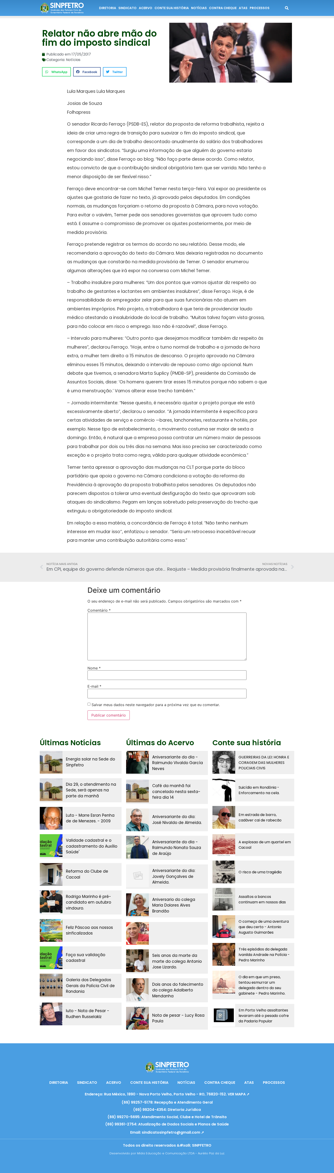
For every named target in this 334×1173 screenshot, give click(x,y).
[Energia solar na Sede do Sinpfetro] (51, 762)
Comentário (99, 610)
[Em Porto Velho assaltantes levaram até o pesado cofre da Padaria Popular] (223, 1015)
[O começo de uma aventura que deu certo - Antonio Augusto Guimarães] (223, 926)
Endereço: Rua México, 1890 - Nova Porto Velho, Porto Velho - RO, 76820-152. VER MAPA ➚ (167, 1094)
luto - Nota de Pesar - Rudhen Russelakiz (87, 1013)
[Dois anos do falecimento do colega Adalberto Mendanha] (137, 989)
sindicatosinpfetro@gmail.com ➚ (173, 1132)
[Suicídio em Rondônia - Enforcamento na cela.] (223, 790)
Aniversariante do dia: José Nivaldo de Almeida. (177, 819)
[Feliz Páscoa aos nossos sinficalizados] (51, 930)
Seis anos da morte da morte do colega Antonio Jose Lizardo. (177, 961)
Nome (94, 668)
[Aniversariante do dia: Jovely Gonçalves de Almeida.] (137, 875)
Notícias (73, 59)
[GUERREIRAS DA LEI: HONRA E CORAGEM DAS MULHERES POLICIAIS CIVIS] (223, 762)
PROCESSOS (259, 8)
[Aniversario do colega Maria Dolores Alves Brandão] (137, 904)
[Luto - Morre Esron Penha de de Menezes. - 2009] (51, 818)
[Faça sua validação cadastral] (51, 957)
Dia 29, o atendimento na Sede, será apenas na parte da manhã (91, 790)
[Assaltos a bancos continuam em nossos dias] (223, 899)
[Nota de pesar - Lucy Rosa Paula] (137, 1018)
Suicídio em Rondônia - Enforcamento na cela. (259, 790)
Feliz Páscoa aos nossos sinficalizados (89, 930)
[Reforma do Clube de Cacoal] (51, 874)
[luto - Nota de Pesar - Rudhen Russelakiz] (51, 1014)
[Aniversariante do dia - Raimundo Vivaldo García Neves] (137, 762)
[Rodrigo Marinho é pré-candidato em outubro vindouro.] (51, 901)
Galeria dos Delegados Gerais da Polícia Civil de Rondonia (90, 985)
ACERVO (145, 8)
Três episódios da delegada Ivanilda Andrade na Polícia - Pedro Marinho (264, 955)
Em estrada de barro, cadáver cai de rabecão (260, 817)
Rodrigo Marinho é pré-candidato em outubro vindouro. (88, 902)
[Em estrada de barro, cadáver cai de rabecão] (223, 817)
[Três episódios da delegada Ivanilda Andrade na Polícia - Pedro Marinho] (223, 954)
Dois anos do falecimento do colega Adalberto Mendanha (177, 990)
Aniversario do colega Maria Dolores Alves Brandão (173, 905)
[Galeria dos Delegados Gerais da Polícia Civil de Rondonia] (51, 985)
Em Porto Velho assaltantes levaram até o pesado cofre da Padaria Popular (264, 1016)
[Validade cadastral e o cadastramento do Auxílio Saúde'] (51, 845)
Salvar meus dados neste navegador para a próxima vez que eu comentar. (156, 705)
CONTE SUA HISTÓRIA (172, 8)
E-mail (94, 686)
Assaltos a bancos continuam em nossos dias (262, 899)
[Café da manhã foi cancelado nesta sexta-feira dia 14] (137, 791)
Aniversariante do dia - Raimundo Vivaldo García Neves (177, 762)
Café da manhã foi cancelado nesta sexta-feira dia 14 (176, 791)
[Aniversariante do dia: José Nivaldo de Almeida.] (137, 819)
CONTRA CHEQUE (223, 8)
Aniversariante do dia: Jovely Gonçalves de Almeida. (173, 876)
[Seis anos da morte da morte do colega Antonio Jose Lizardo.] (137, 960)
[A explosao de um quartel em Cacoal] (223, 844)
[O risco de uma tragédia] (223, 872)
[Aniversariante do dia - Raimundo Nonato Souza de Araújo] (137, 847)
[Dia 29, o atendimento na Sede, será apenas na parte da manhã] (51, 789)
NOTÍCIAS (199, 8)
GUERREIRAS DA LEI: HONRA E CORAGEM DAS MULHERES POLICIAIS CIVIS (264, 763)
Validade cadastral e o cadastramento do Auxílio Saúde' (91, 846)
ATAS (243, 8)
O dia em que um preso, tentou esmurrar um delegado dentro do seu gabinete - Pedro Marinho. (262, 985)
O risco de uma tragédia (260, 872)
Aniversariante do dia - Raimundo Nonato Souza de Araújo (176, 847)
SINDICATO (127, 8)
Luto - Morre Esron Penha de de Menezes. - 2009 (90, 818)
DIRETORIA (107, 8)
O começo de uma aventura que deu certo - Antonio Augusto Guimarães (264, 927)
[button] (56, 71)
